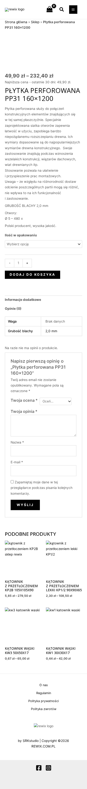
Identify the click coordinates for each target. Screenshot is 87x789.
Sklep (35, 22)
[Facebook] (39, 768)
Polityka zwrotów (43, 709)
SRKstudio (31, 741)
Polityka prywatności (43, 701)
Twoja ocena (24, 400)
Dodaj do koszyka (32, 274)
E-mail (17, 462)
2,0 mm (51, 331)
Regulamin (43, 693)
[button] (61, 9)
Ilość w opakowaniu (21, 235)
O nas (43, 685)
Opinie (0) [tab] (13, 308)
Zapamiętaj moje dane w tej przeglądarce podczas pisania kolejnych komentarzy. (41, 487)
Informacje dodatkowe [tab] (23, 300)
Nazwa (17, 442)
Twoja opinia (24, 411)
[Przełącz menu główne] (73, 9)
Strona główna (16, 22)
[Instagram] (48, 768)
